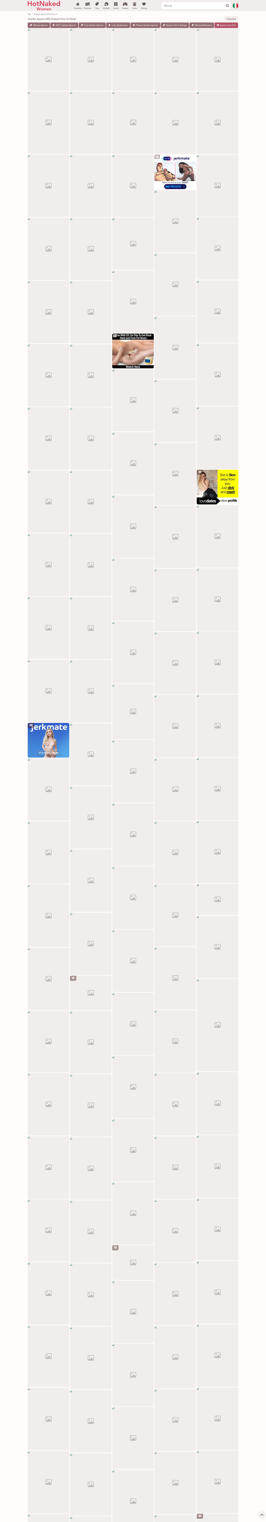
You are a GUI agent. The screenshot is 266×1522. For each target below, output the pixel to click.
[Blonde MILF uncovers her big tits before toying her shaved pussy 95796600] (91, 1295)
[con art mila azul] (48, 691)
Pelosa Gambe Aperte (147, 25)
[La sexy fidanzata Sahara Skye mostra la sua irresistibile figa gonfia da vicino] (48, 1293)
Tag (97, 8)
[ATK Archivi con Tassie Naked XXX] (91, 1358)
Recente (87, 8)
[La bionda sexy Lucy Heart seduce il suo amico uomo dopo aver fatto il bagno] (175, 1041)
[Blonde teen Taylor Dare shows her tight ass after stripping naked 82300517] (91, 628)
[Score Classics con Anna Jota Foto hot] (91, 565)
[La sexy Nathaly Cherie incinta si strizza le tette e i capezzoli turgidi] (133, 834)
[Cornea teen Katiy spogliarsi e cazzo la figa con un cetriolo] (175, 852)
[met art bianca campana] (217, 1418)
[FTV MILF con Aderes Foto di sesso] (175, 1167)
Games (125, 8)
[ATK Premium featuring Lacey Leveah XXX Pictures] (217, 438)
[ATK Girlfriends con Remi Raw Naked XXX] (91, 691)
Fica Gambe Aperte (93, 25)
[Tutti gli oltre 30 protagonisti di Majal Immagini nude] (217, 1103)
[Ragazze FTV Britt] (175, 1231)
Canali (115, 8)
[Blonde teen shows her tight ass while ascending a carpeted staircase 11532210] (48, 1356)
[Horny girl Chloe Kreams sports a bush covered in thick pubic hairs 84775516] (91, 1231)
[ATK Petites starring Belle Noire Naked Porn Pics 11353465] (133, 1312)
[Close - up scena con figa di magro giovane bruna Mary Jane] (133, 1024)
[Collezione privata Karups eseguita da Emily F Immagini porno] (175, 1357)
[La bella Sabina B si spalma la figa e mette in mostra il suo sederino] (175, 789)
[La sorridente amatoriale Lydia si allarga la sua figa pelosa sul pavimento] (91, 880)
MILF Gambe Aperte (66, 25)
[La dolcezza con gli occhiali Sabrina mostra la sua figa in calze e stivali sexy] (91, 1421)
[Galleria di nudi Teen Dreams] (48, 1167)
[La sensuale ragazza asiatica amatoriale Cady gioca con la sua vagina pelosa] (133, 711)
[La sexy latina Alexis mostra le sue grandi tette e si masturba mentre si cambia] (133, 1213)
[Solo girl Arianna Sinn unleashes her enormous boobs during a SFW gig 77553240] (133, 652)
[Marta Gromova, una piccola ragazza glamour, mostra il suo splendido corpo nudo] (133, 1087)
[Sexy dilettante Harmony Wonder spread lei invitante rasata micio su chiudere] (175, 663)
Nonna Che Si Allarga (176, 25)
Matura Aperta (40, 25)
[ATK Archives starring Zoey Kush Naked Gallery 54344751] (175, 915)
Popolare (78, 8)
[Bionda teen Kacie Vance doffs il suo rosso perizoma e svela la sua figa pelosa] (217, 1482)
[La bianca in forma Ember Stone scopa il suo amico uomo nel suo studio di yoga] (175, 1294)
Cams (134, 8)
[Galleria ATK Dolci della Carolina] (91, 1168)
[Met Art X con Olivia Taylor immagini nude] (217, 947)
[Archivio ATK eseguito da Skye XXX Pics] (91, 438)
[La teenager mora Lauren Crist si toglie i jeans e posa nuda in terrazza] (217, 725)
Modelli (106, 8)
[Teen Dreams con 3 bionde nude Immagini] (217, 899)
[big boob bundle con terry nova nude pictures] (175, 1420)
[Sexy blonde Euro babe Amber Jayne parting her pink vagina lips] (133, 526)
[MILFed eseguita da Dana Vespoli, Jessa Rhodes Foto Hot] (175, 726)
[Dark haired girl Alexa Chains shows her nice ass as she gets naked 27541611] (175, 978)
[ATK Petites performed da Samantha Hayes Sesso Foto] (133, 1375)
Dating (144, 8)
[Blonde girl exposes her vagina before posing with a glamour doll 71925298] (133, 1438)
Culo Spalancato (120, 25)
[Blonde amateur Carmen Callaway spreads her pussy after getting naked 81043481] (91, 1042)
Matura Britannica (203, 25)
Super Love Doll (228, 25)
